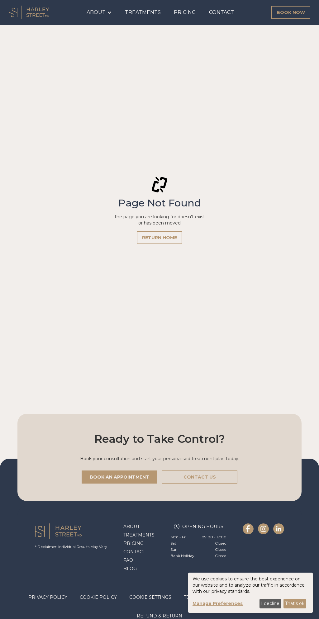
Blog (130, 568)
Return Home (159, 237)
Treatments (143, 12)
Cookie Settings (150, 597)
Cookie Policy (98, 597)
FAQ (128, 560)
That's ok (294, 603)
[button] (99, 12)
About (131, 526)
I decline (270, 603)
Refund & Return (159, 616)
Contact (221, 12)
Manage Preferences (218, 603)
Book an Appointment (119, 477)
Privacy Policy (47, 597)
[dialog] (250, 593)
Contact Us (199, 477)
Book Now (291, 12)
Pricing (185, 12)
